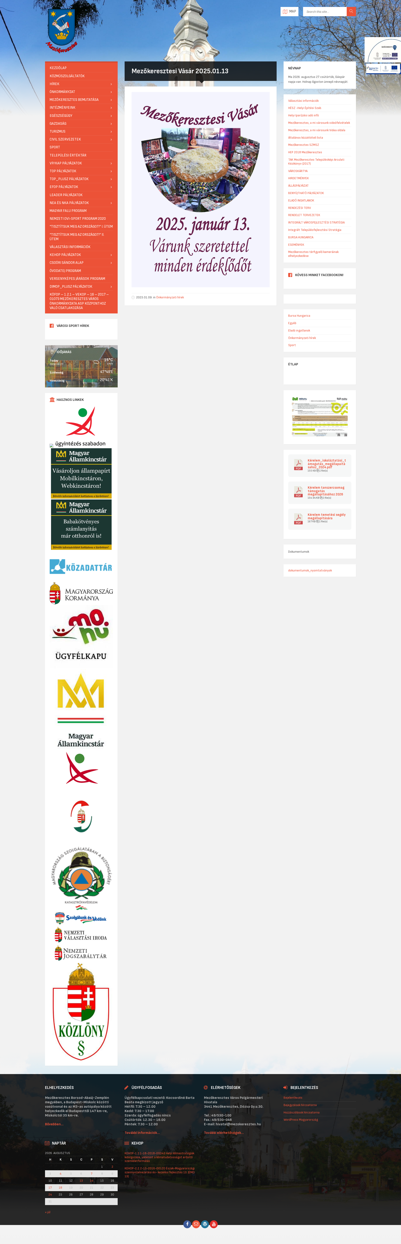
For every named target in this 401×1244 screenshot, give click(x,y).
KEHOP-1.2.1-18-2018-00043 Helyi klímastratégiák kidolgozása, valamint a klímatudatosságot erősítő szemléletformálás (159, 1157)
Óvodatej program (65, 271)
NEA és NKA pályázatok (69, 203)
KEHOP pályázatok (65, 255)
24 (50, 1194)
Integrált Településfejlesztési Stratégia (314, 230)
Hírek (54, 84)
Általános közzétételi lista (305, 138)
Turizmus (57, 131)
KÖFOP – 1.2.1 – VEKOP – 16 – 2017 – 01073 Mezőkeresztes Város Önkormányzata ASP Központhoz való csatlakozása (79, 301)
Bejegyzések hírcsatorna (300, 1105)
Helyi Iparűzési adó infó (303, 115)
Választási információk (70, 247)
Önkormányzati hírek (170, 297)
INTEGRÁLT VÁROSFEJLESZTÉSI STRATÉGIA (316, 222)
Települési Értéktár (68, 155)
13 (81, 1180)
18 (60, 1187)
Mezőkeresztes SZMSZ (303, 145)
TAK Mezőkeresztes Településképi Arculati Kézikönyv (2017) (316, 162)
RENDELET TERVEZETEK (304, 215)
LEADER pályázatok (66, 195)
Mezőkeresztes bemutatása (74, 100)
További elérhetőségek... (224, 1133)
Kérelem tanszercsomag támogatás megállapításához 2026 (326, 491)
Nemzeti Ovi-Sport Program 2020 (78, 219)
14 (91, 1180)
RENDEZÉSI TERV (299, 208)
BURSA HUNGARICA (300, 237)
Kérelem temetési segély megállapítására (327, 516)
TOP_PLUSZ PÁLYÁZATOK (69, 179)
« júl (47, 1212)
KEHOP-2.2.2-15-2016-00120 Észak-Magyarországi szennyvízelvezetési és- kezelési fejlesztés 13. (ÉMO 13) (160, 1172)
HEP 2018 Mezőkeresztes (305, 152)
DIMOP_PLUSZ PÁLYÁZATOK (71, 286)
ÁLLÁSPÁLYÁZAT (298, 186)
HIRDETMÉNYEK (298, 178)
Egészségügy (61, 116)
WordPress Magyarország (301, 1120)
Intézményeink (62, 107)
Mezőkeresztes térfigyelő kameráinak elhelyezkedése (313, 254)
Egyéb (292, 323)
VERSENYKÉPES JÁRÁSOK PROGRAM (77, 279)
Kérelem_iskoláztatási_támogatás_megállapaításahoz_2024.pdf (327, 464)
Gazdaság (58, 123)
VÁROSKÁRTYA (297, 171)
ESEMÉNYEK (296, 245)
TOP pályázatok (63, 171)
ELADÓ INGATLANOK (301, 200)
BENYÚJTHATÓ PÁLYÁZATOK (306, 193)
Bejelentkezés (293, 1098)
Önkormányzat (62, 92)
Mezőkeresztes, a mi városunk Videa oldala (316, 130)
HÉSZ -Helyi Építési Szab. (305, 108)
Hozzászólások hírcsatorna (302, 1112)
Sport (55, 147)
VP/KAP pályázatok (66, 163)
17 (50, 1187)
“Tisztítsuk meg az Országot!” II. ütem (77, 237)
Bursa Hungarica (299, 316)
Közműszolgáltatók (67, 76)
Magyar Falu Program (68, 211)
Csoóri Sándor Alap (67, 263)
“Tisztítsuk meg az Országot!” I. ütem (81, 226)
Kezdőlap (58, 68)
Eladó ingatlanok (299, 330)
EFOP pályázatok (64, 187)
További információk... (142, 1133)
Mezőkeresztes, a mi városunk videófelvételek (319, 123)
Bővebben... (54, 1124)
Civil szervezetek (65, 139)
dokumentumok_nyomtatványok (310, 570)
